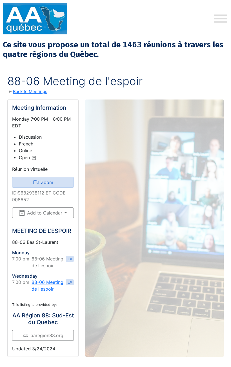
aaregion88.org (47, 335)
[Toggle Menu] (220, 18)
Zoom (47, 182)
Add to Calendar (44, 213)
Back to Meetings (30, 91)
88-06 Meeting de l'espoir (47, 285)
